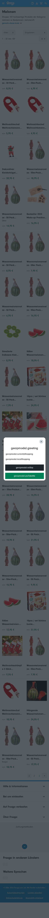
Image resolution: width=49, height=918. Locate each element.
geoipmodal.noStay (24, 467)
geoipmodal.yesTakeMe (24, 476)
